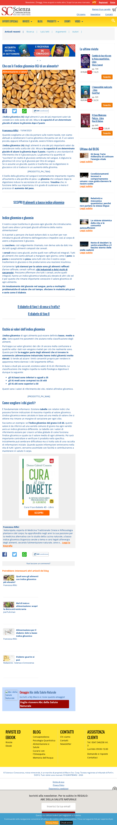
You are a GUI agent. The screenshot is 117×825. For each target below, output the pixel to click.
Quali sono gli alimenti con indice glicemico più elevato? (20, 579)
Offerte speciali (10, 21)
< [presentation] (37, 60)
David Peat (96, 92)
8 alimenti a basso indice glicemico (43, 202)
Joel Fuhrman (9, 612)
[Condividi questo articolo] (7, 110)
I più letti (44, 31)
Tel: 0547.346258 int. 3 (97, 744)
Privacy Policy (52, 822)
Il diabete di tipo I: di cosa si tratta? (39, 306)
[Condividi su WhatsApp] (27, 110)
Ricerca (30, 31)
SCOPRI (38, 512)
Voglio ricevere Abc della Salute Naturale (39, 704)
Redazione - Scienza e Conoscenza (18, 662)
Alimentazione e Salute (41, 746)
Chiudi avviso (66, 822)
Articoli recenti (12, 31)
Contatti (109, 14)
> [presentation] (40, 60)
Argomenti (61, 31)
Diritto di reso (58, 782)
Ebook (9, 745)
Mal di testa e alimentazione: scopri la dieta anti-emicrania (20, 606)
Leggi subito (86, 161)
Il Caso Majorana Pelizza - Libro (99, 117)
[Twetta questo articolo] (17, 110)
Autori (75, 31)
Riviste (26, 21)
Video (78, 21)
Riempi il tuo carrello (101, 9)
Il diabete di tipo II (39, 313)
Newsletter (95, 14)
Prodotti (52, 21)
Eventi (67, 21)
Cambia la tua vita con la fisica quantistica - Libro (101, 58)
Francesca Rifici (10, 130)
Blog (40, 21)
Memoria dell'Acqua (43, 757)
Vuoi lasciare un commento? (38, 563)
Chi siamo (81, 14)
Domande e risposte (97, 753)
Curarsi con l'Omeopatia (39, 752)
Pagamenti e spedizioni (58, 788)
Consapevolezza (41, 736)
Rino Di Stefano (97, 121)
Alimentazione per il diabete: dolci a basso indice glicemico (26, 633)
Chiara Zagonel (97, 64)
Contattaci (92, 757)
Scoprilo (107, 76)
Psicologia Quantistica (44, 740)
